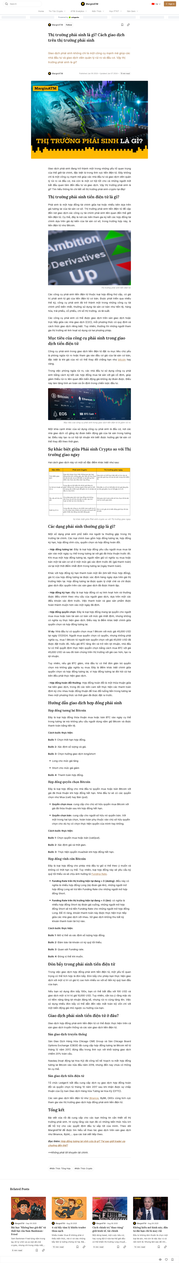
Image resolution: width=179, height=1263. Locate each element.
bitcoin (122, 359)
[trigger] (22, 4)
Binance (94, 1098)
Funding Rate (99, 874)
